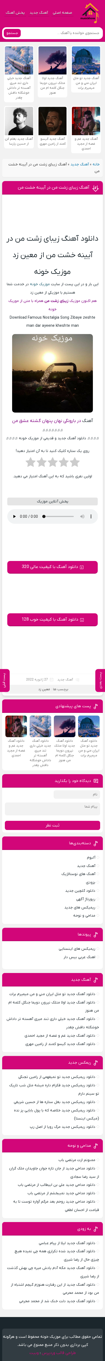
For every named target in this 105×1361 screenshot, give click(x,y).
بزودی (90, 882)
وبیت (34, 1353)
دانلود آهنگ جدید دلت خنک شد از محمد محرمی (57, 1301)
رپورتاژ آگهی (85, 899)
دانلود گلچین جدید (80, 890)
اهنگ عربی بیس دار (79, 957)
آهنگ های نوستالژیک (78, 874)
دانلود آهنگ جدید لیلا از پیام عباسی (67, 1243)
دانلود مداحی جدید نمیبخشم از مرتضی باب (61, 1193)
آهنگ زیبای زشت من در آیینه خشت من (53, 187)
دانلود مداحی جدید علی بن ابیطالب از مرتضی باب (56, 1185)
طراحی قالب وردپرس (59, 1353)
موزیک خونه (40, 284)
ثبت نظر (53, 825)
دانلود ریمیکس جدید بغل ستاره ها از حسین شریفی (54, 1102)
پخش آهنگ (15, 12)
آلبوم (91, 857)
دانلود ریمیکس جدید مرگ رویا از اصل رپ (62, 1126)
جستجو (12, 33)
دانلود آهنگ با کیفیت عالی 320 (50, 567)
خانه (96, 164)
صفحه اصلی (62, 12)
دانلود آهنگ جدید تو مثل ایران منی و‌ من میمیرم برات (52, 994)
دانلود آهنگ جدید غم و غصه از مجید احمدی (59, 1035)
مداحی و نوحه (84, 915)
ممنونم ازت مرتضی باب (76, 1160)
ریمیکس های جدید (79, 907)
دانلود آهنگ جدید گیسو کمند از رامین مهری (60, 1044)
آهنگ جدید (39, 12)
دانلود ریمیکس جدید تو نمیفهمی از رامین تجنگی (56, 1077)
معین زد (44, 689)
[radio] (75, 464)
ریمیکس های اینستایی (77, 948)
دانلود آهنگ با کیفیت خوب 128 (50, 619)
